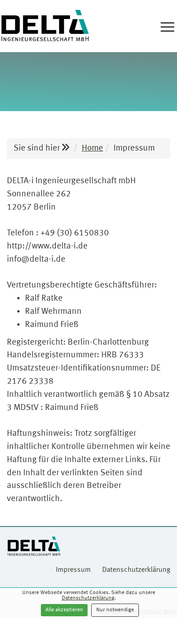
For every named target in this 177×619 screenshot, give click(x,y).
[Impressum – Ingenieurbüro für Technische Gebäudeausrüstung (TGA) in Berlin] (45, 26)
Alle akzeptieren (64, 610)
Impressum (73, 570)
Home (92, 148)
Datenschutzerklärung (88, 598)
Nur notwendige (115, 610)
